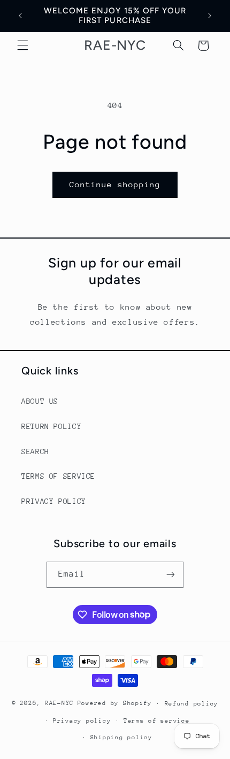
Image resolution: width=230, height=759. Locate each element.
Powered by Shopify (115, 703)
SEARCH (35, 451)
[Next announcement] (209, 15)
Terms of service (157, 720)
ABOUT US (39, 401)
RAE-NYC (59, 703)
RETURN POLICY (51, 426)
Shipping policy (121, 737)
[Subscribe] (170, 575)
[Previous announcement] (20, 15)
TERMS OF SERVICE (58, 476)
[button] (22, 45)
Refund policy (192, 703)
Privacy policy (82, 720)
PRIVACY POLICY (53, 501)
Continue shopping (115, 184)
